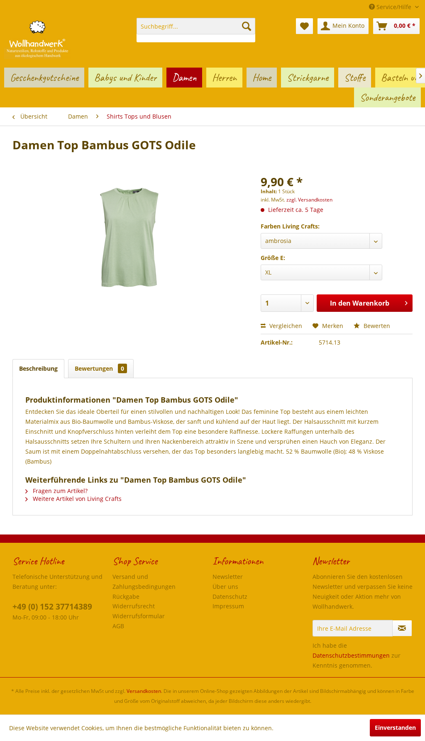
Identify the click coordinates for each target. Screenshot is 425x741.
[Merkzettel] (304, 26)
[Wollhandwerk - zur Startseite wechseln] (37, 38)
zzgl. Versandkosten (309, 199)
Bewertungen (99, 368)
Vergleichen (285, 326)
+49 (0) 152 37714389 (52, 606)
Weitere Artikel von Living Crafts (76, 499)
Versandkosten (144, 691)
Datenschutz (229, 596)
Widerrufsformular (138, 616)
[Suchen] (246, 26)
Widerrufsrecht (133, 606)
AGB (118, 626)
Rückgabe (125, 596)
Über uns (225, 586)
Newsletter (227, 577)
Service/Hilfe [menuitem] (394, 7)
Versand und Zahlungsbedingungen (144, 581)
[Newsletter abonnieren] (402, 628)
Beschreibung (38, 368)
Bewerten (376, 326)
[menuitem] (196, 30)
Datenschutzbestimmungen (351, 655)
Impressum (228, 606)
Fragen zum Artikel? (59, 491)
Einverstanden (395, 727)
